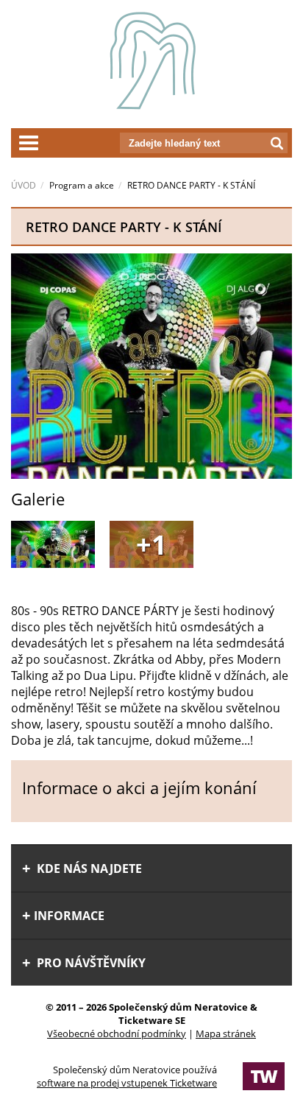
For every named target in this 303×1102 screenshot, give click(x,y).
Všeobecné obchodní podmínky (116, 1033)
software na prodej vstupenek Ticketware (127, 1082)
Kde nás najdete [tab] (88, 868)
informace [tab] (69, 916)
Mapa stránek (226, 1033)
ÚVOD (23, 185)
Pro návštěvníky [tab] (90, 963)
